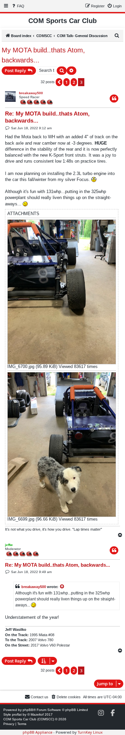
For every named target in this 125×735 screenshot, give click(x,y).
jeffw (9, 545)
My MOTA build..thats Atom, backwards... (43, 55)
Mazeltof (37, 714)
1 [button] (66, 82)
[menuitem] (17, 6)
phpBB (28, 710)
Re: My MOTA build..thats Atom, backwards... (47, 117)
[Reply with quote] (114, 99)
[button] (59, 82)
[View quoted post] (62, 587)
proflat (17, 714)
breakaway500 (31, 93)
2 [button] (74, 82)
